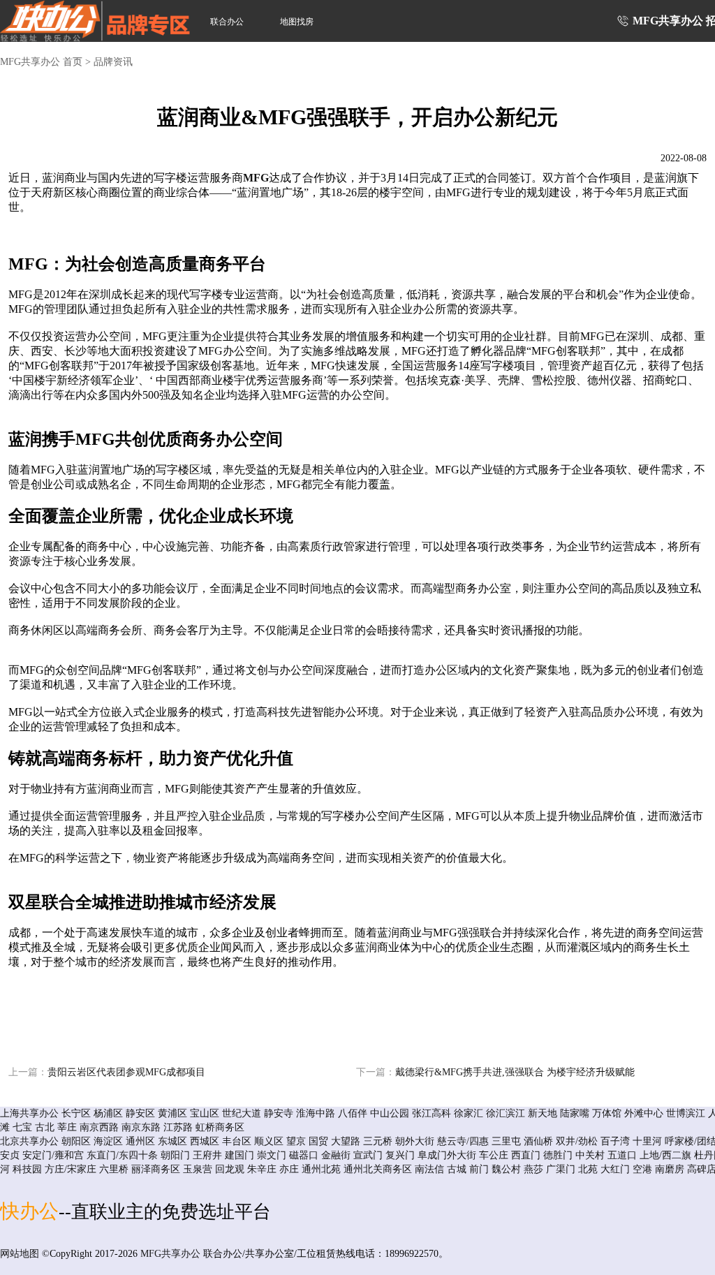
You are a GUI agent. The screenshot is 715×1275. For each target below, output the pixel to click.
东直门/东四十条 (122, 1155)
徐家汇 (468, 1113)
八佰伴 (352, 1113)
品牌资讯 (113, 62)
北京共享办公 (29, 1141)
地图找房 (297, 22)
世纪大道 (241, 1113)
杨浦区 (108, 1113)
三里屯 (506, 1141)
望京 (296, 1141)
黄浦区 (172, 1113)
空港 (642, 1169)
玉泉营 (197, 1169)
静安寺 (278, 1113)
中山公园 (389, 1113)
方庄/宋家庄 (70, 1169)
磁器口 (303, 1155)
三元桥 (377, 1141)
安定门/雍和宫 (53, 1155)
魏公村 (506, 1169)
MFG (256, 178)
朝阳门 (175, 1155)
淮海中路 (315, 1113)
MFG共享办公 (170, 1253)
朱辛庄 (262, 1169)
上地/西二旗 (665, 1155)
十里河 (647, 1141)
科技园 (27, 1169)
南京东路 (141, 1127)
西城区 (204, 1141)
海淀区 (108, 1141)
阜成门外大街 (447, 1155)
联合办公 (227, 22)
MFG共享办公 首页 (41, 62)
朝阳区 (76, 1141)
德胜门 (558, 1155)
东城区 (172, 1141)
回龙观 (229, 1169)
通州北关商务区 (378, 1169)
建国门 (239, 1155)
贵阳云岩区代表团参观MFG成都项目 (106, 1072)
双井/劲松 (577, 1141)
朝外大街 (414, 1141)
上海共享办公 (29, 1113)
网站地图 (19, 1253)
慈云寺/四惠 (463, 1141)
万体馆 (606, 1113)
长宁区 (76, 1113)
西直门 (525, 1155)
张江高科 (431, 1113)
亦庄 (289, 1169)
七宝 (22, 1127)
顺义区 (268, 1141)
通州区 (140, 1141)
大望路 (345, 1141)
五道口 (622, 1155)
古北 (44, 1127)
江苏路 (178, 1127)
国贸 (318, 1141)
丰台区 (236, 1141)
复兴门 (400, 1155)
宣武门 (368, 1155)
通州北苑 (321, 1169)
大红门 (615, 1169)
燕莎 (533, 1169)
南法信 (429, 1169)
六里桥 (113, 1169)
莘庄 (67, 1127)
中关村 (590, 1155)
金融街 (336, 1155)
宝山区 (204, 1113)
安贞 (10, 1155)
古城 (456, 1169)
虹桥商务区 (220, 1127)
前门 (479, 1169)
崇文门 (271, 1155)
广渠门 (560, 1169)
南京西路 (99, 1127)
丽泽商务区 (155, 1169)
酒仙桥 (538, 1141)
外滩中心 (643, 1113)
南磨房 (669, 1169)
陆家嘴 (574, 1113)
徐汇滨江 (505, 1113)
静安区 (140, 1113)
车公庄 (493, 1155)
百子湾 (615, 1141)
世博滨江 (685, 1113)
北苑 (588, 1169)
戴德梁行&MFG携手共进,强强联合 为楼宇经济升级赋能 (495, 1072)
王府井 (207, 1155)
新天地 (542, 1113)
